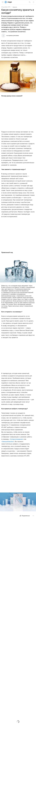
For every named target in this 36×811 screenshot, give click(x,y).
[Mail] (6, 2)
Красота (15, 7)
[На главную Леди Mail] (9, 2)
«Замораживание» (7, 441)
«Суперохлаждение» (16, 439)
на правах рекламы (12, 35)
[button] (18, 77)
